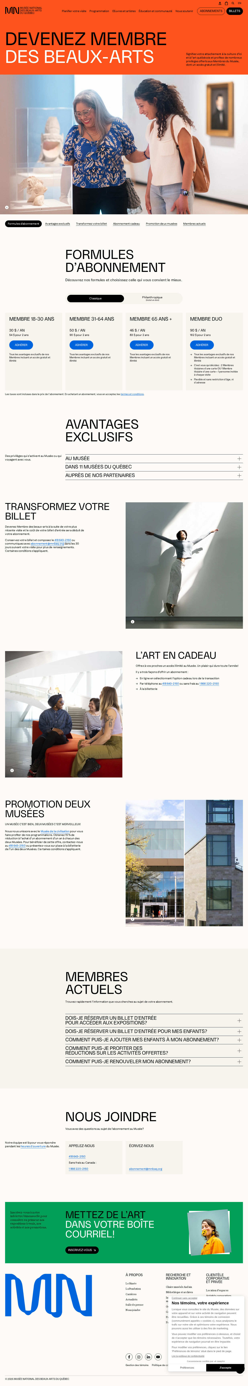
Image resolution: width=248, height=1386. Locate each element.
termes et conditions (132, 394)
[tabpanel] (124, 351)
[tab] (95, 298)
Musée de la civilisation (55, 831)
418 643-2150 (62, 540)
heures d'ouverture (33, 1146)
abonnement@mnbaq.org (47, 544)
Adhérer (21, 345)
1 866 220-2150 (209, 684)
